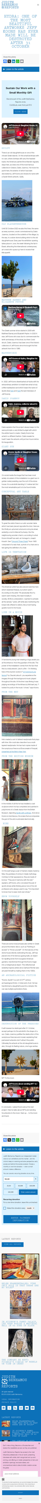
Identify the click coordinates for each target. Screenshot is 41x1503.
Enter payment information (20, 1219)
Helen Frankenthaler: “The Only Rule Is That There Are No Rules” (20, 1286)
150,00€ (10, 1192)
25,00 (9, 1186)
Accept (20, 1492)
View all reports (12, 1244)
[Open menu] (38, 5)
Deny (20, 1498)
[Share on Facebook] (5, 61)
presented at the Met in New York (14, 752)
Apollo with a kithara (23, 813)
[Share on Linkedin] (13, 61)
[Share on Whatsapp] (17, 61)
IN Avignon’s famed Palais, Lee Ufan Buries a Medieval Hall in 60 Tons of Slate (19, 1324)
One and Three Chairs (20, 541)
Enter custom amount (28, 1192)
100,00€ (32, 1186)
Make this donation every (16, 1208)
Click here (20, 112)
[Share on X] (9, 61)
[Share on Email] (22, 61)
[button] (3, 1479)
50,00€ (20, 1186)
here (12, 391)
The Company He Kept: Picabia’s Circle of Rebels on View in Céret (19, 1362)
